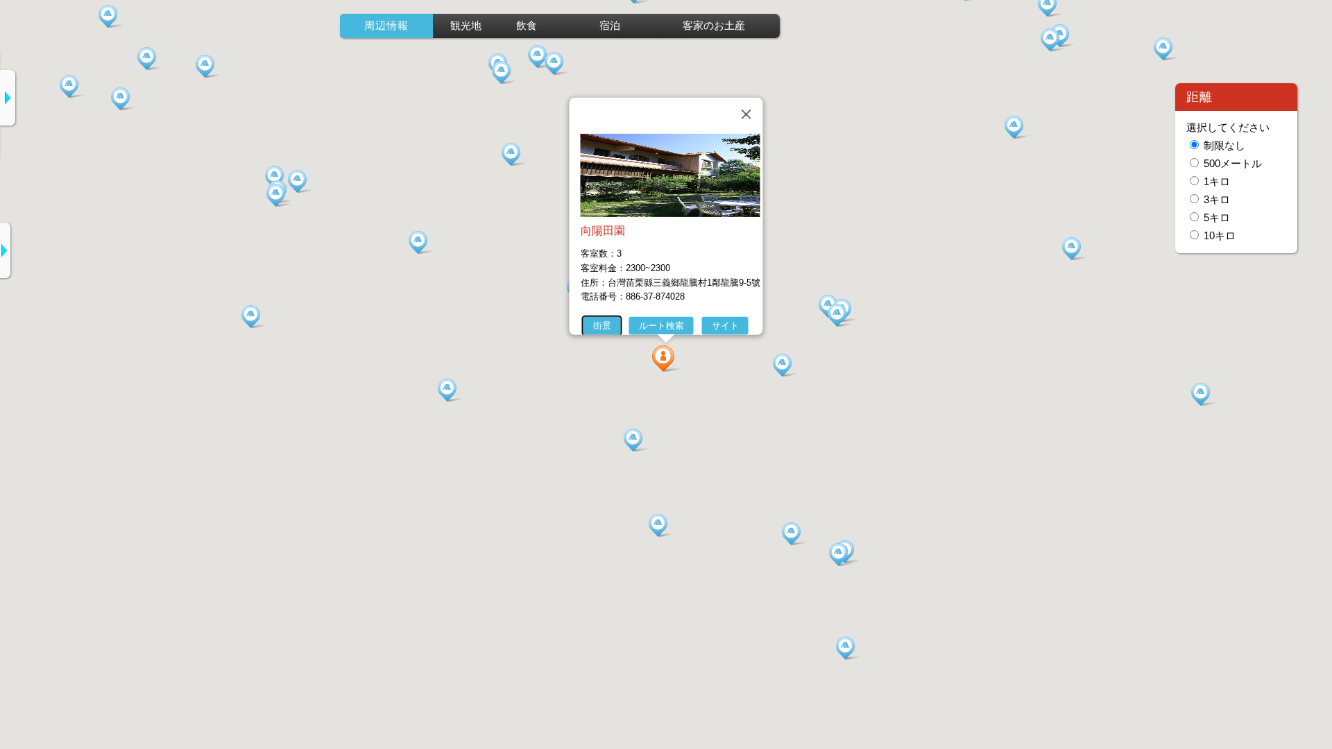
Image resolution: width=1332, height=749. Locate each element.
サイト (725, 325)
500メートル (1233, 163)
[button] (666, 358)
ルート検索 (661, 325)
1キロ (1217, 181)
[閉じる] (746, 114)
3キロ (1217, 199)
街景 (602, 325)
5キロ (1217, 217)
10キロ (1220, 235)
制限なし (1224, 145)
